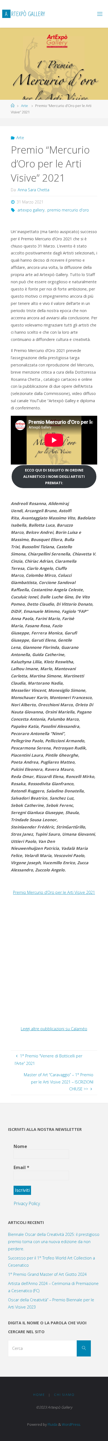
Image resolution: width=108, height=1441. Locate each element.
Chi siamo (64, 1394)
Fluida (52, 1424)
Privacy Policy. (27, 1203)
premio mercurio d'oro (68, 210)
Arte (24, 105)
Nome (20, 1146)
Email (21, 1167)
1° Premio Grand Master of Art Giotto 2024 (47, 1274)
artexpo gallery (31, 210)
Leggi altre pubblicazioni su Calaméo (54, 1028)
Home (39, 1394)
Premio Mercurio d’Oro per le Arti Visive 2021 (54, 892)
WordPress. (71, 1424)
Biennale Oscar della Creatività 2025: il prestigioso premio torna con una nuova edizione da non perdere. (53, 1241)
